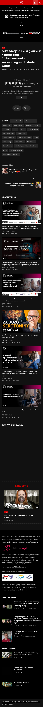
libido (15, 129)
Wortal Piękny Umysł (22, 702)
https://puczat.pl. (32, 542)
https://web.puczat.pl (9, 542)
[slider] (12, 33)
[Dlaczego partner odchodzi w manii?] (7, 636)
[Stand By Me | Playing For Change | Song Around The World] (7, 657)
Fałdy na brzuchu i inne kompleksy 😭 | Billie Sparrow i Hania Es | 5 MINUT (19, 185)
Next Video (37, 179)
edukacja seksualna (32, 125)
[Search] (40, 2)
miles (5, 69)
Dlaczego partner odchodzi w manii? (25, 633)
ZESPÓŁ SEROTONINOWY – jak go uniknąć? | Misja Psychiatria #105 (20, 336)
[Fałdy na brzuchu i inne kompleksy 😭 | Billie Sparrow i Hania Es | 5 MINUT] (38, 185)
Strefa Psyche (7, 146)
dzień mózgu (18, 125)
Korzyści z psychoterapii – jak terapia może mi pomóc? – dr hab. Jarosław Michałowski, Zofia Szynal (19, 373)
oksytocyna (21, 133)
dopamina (6, 125)
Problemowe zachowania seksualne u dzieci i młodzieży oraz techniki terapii (19, 300)
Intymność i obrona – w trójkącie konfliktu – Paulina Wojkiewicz (21, 411)
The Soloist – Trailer (21, 683)
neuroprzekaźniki (8, 133)
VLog (10, 8)
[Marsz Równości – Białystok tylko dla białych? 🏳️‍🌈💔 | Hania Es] (5, 171)
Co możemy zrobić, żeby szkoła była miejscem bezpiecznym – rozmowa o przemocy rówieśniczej (20, 264)
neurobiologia (33, 129)
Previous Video (7, 165)
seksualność (19, 142)
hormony (6, 129)
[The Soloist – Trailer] (7, 687)
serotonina (30, 142)
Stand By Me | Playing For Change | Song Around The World (27, 654)
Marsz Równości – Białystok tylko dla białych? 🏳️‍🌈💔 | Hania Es (23, 171)
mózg (23, 129)
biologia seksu (30, 121)
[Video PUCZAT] (21, 2)
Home (3, 8)
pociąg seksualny (8, 138)
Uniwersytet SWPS (16, 150)
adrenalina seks (16, 121)
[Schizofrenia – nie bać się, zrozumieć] (7, 672)
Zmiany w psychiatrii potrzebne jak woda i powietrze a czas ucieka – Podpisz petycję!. (27, 604)
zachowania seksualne (10, 154)
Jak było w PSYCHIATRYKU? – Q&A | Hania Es (19, 516)
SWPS (5, 150)
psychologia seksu (25, 138)
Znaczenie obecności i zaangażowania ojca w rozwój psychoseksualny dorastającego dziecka (20, 227)
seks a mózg (7, 142)
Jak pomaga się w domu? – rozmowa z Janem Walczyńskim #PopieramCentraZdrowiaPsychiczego (27, 620)
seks (36, 138)
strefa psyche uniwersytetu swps (26, 146)
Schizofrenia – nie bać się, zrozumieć (24, 669)
